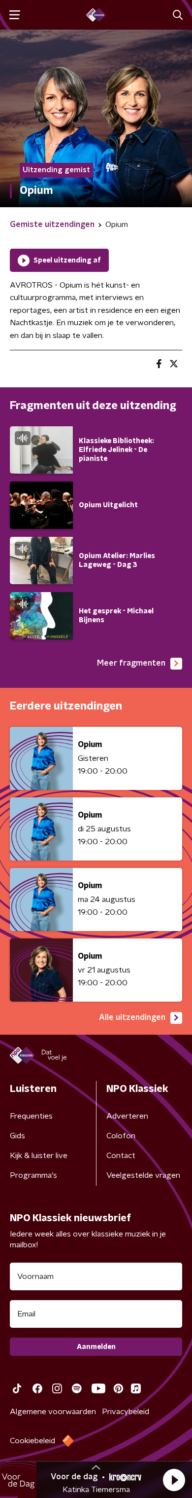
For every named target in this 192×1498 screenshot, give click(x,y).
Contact (120, 1156)
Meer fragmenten (131, 663)
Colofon (120, 1136)
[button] (174, 1480)
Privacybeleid (125, 1412)
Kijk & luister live (38, 1156)
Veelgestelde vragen (143, 1175)
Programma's (33, 1175)
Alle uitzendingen (132, 1017)
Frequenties (31, 1116)
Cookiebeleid (32, 1441)
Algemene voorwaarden (53, 1412)
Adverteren (127, 1116)
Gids (17, 1136)
